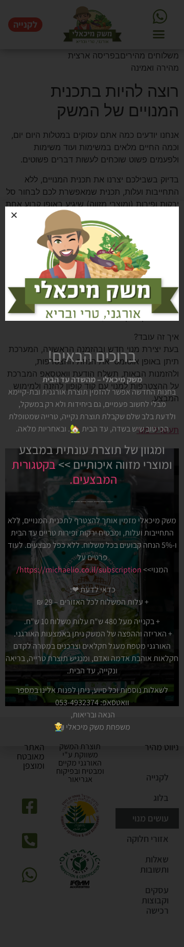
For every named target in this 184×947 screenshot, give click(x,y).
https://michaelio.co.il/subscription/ (79, 569)
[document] (92, 473)
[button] (14, 215)
